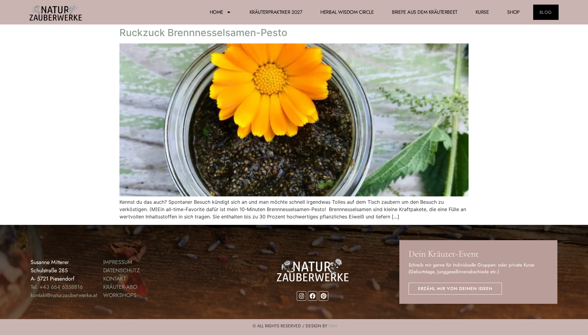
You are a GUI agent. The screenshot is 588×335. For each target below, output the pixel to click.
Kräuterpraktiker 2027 (276, 12)
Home (216, 12)
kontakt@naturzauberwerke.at (64, 295)
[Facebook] (312, 296)
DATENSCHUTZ (121, 270)
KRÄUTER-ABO (120, 287)
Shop (513, 12)
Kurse (482, 12)
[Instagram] (301, 296)
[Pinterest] (323, 296)
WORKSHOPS (120, 295)
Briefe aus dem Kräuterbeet (424, 12)
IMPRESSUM (117, 262)
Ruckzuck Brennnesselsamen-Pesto (203, 33)
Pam (333, 326)
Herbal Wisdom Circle (347, 12)
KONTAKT (114, 279)
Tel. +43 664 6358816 (57, 287)
